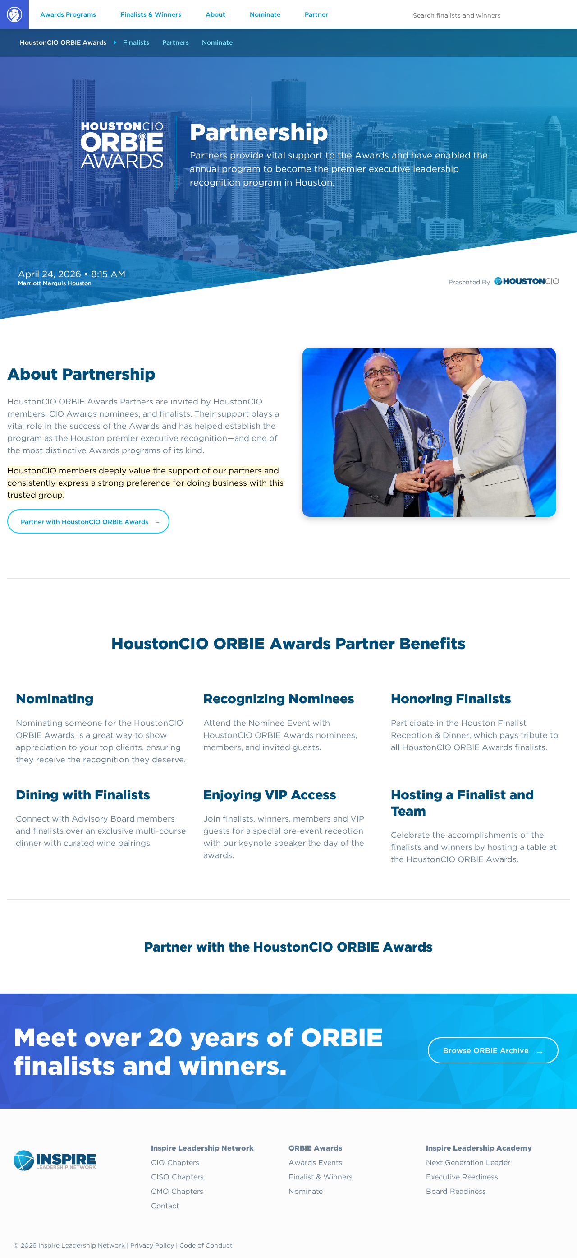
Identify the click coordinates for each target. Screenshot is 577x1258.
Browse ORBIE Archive (486, 1050)
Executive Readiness (462, 1177)
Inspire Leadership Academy (479, 1148)
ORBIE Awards (13, 28)
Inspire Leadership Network (202, 1148)
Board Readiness (456, 1191)
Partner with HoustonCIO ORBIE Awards (84, 521)
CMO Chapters (177, 1191)
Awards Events (315, 1162)
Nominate (265, 14)
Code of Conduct (206, 1245)
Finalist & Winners (320, 1177)
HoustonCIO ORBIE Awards (63, 42)
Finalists (136, 42)
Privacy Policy (152, 1245)
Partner (316, 14)
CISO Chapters (177, 1177)
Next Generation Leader (468, 1162)
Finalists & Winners (150, 14)
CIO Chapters (175, 1162)
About (215, 14)
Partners (175, 42)
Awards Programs (68, 14)
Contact (165, 1206)
